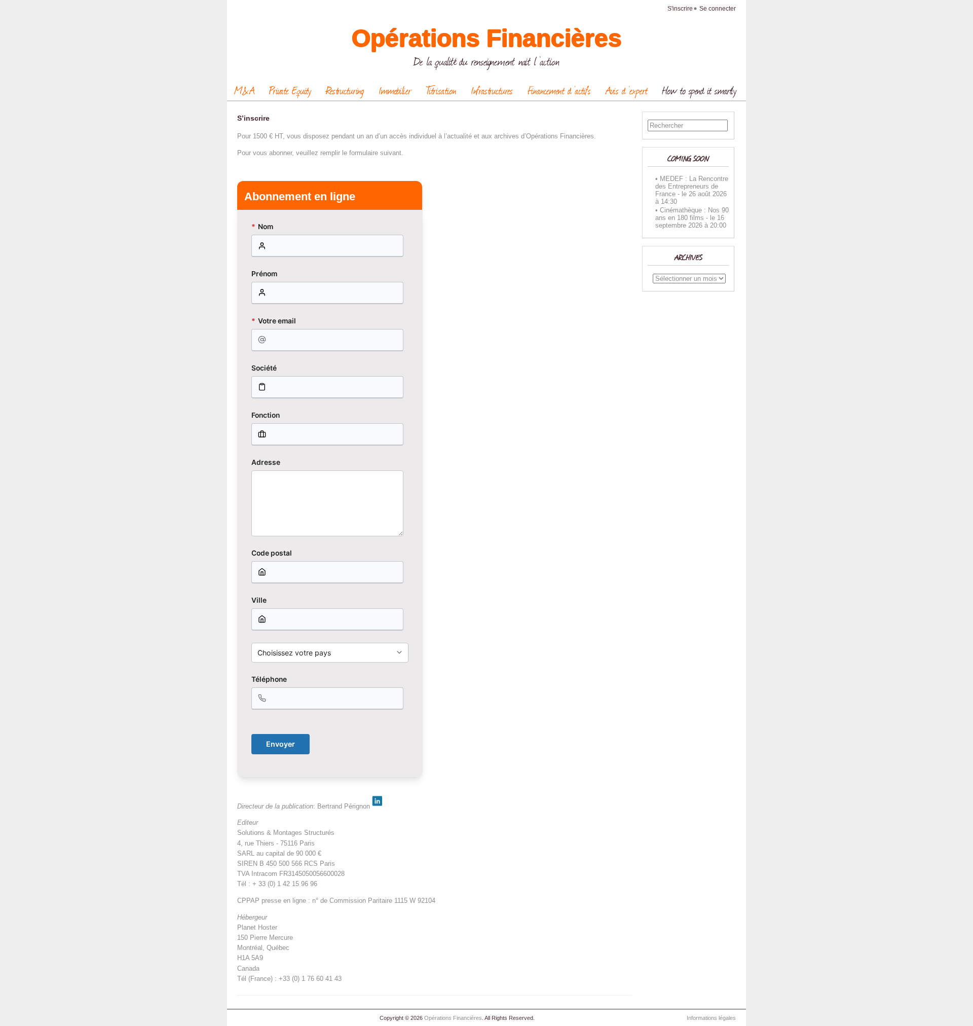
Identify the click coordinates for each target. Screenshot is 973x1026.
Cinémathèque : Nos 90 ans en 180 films (692, 214)
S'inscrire (680, 8)
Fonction (265, 415)
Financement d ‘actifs (559, 90)
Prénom (264, 274)
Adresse (265, 462)
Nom (262, 227)
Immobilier (395, 90)
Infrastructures (492, 90)
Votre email (273, 321)
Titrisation (441, 90)
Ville (259, 600)
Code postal (271, 553)
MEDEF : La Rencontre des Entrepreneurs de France (691, 186)
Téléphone (269, 679)
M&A (244, 90)
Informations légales (711, 1018)
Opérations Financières (487, 38)
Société (264, 368)
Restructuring (345, 90)
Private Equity (290, 90)
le (684, 194)
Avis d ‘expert (627, 90)
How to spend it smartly (699, 90)
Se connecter (717, 8)
